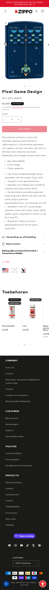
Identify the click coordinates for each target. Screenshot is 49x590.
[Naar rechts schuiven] (30, 86)
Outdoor (9, 501)
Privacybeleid (12, 460)
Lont (24, 326)
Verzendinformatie (14, 436)
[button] (5, 11)
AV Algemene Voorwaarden (18, 466)
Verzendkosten (17, 107)
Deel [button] (7, 262)
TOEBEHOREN (12, 507)
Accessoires (11, 513)
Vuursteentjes (8, 326)
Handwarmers (12, 495)
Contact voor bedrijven (16, 395)
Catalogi (9, 525)
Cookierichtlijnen (13, 453)
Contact (9, 389)
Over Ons (10, 368)
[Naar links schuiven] (19, 86)
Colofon (9, 374)
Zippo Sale (10, 519)
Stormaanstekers (13, 483)
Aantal (5, 114)
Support (9, 430)
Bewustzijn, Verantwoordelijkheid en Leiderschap (22, 381)
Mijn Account (11, 418)
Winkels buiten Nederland (17, 401)
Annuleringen (11, 424)
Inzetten (9, 489)
